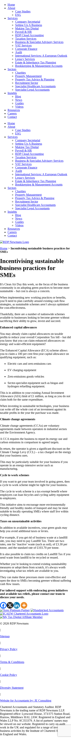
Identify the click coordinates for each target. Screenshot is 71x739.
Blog (18, 96)
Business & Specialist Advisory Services (39, 42)
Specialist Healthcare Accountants (35, 86)
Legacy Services (25, 59)
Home (11, 4)
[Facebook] (3, 605)
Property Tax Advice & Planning (34, 79)
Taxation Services (25, 38)
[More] (24, 605)
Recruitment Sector (26, 82)
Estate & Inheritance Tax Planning (35, 62)
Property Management (28, 76)
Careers (12, 113)
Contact (12, 116)
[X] (10, 605)
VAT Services (23, 45)
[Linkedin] (16, 605)
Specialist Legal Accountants (32, 89)
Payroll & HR (23, 31)
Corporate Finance (26, 48)
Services (13, 18)
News (18, 99)
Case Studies (22, 11)
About (11, 8)
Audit (18, 52)
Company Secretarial (27, 21)
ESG (18, 14)
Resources (14, 110)
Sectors (12, 69)
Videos (19, 106)
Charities (20, 72)
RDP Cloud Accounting (29, 35)
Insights (12, 93)
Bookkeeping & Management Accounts (38, 65)
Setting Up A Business (28, 25)
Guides (19, 103)
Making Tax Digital (27, 28)
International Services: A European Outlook (41, 55)
